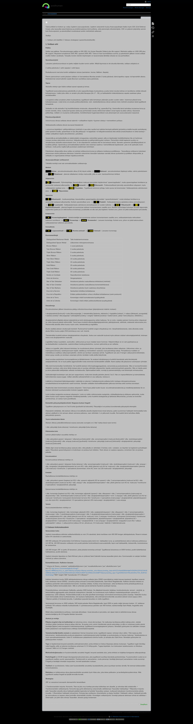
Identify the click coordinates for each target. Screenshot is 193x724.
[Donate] (82, 719)
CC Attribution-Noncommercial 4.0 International (124, 716)
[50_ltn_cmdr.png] (48, 217)
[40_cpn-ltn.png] (136, 205)
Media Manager (139, 7)
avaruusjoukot (52, 14)
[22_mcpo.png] (55, 191)
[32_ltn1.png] (117, 205)
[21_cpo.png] (71, 188)
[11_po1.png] (76, 185)
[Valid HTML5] (101, 719)
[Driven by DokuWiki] (119, 719)
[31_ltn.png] (51, 205)
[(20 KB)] (47, 22)
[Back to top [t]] (152, 36)
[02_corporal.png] (51, 174)
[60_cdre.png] (84, 220)
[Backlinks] (152, 32)
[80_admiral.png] (90, 230)
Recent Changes (128, 7)
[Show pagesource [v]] (152, 24)
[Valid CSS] (110, 719)
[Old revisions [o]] (152, 28)
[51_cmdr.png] (66, 220)
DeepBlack (143, 704)
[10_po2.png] (48, 182)
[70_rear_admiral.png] (48, 230)
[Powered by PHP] (91, 719)
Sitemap (148, 7)
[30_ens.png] (48, 199)
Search (150, 5)
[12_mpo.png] (91, 185)
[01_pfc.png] (48, 171)
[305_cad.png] (96, 202)
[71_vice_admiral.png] (69, 230)
